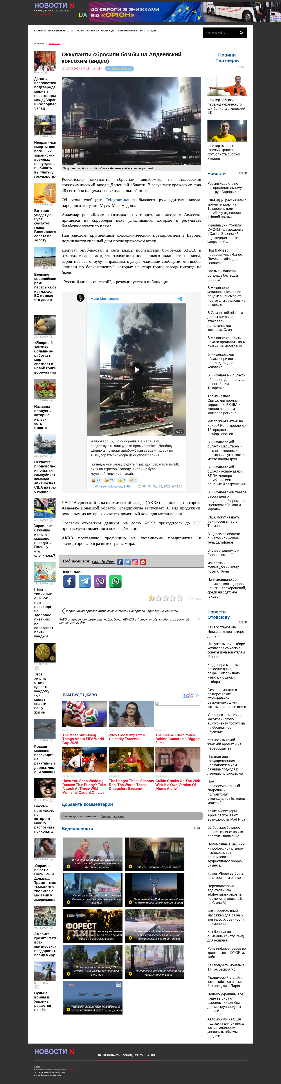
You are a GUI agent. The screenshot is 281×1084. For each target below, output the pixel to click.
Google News (103, 561)
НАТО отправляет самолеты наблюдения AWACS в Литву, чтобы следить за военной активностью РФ (124, 621)
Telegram (106, 816)
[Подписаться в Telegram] (128, 561)
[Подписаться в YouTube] (143, 561)
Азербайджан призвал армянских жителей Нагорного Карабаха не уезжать (121, 611)
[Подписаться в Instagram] (136, 561)
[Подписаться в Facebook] (120, 561)
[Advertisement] (131, 656)
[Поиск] (241, 32)
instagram (119, 816)
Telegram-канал (120, 199)
